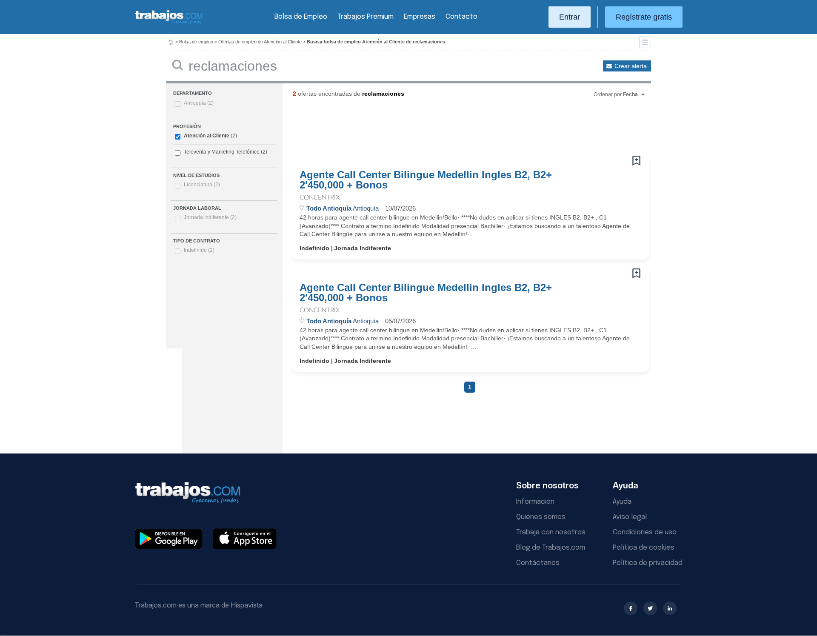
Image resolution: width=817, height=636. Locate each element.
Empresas (419, 16)
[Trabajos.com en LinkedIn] (670, 608)
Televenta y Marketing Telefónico (222, 152)
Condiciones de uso (645, 532)
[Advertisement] (453, 130)
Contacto (461, 16)
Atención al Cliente (206, 136)
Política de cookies (643, 547)
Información (535, 501)
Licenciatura (202, 185)
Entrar (569, 17)
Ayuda (622, 501)
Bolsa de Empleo (300, 16)
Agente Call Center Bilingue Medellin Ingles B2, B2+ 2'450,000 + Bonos (426, 180)
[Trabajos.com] (168, 22)
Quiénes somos (541, 517)
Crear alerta (630, 66)
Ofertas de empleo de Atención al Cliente (260, 41)
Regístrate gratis (644, 17)
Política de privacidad (648, 563)
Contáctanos (538, 563)
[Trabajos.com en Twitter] (650, 608)
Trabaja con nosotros (551, 532)
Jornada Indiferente (210, 217)
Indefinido (199, 250)
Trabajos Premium (365, 16)
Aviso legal (630, 517)
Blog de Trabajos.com (550, 547)
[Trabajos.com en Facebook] (630, 608)
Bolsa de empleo (196, 41)
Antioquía (199, 103)
